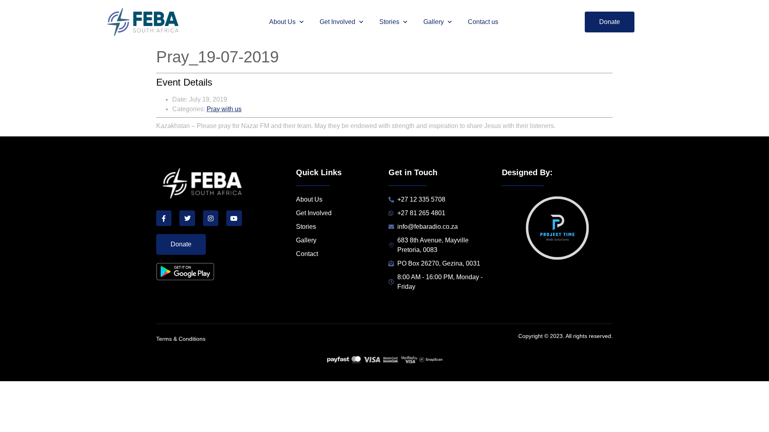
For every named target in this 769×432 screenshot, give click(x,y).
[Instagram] (210, 218)
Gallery (433, 21)
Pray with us (224, 109)
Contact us (483, 21)
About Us (282, 21)
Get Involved (337, 21)
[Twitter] (187, 218)
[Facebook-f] (163, 218)
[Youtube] (234, 218)
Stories (389, 21)
